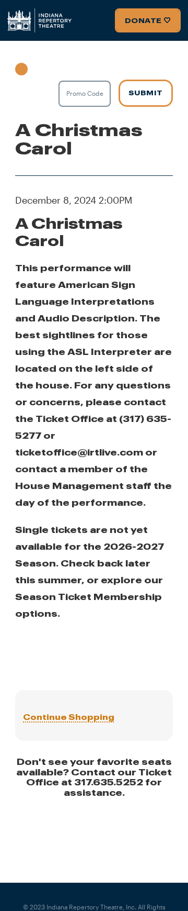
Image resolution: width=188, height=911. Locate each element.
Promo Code (84, 93)
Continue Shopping (68, 717)
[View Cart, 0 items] (40, 67)
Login (21, 67)
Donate (143, 20)
